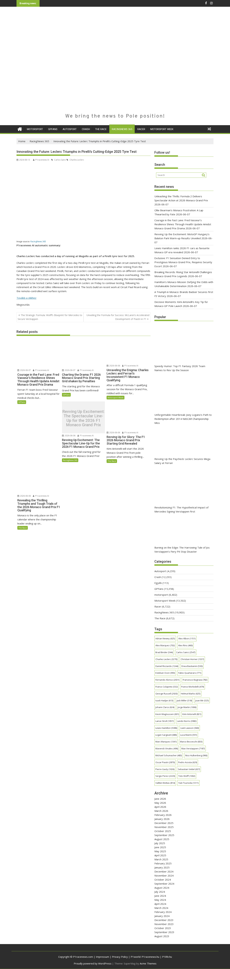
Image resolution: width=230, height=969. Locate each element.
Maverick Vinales (166, 748)
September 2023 (164, 932)
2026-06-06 (114, 365)
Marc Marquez (166, 741)
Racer (141, 129)
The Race (101, 129)
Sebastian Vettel (189, 769)
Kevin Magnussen (167, 714)
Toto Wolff (186, 775)
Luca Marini (188, 734)
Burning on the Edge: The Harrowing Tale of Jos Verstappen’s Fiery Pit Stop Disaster (182, 549)
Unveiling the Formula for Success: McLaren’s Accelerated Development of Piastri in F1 (118, 317)
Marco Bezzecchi (191, 741)
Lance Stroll (164, 721)
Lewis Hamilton (166, 727)
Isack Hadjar (164, 700)
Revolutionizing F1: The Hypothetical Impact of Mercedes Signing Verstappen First (181, 509)
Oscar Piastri (165, 762)
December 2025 (163, 823)
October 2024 (162, 879)
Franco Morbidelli (192, 686)
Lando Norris (186, 721)
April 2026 (160, 806)
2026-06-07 (25, 370)
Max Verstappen (193, 748)
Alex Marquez (165, 645)
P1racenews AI (42, 159)
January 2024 (162, 916)
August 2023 (161, 936)
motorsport (35, 129)
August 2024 (161, 887)
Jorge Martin (187, 707)
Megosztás (23, 304)
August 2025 (161, 839)
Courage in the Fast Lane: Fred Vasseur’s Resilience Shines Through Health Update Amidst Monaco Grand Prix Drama (182, 224)
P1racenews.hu (150, 956)
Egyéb (158, 583)
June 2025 (160, 847)
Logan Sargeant (166, 734)
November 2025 (164, 827)
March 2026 (161, 810)
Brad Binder (164, 652)
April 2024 (160, 903)
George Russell (166, 693)
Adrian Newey (165, 638)
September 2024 (164, 883)
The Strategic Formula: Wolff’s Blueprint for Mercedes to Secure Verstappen (50, 317)
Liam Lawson (189, 727)
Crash (86, 129)
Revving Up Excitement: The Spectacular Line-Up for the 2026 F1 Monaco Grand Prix (83, 418)
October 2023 (162, 928)
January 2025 (162, 867)
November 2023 (164, 924)
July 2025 (159, 843)
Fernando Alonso (167, 679)
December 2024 (163, 871)
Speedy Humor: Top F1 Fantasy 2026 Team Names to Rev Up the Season (179, 368)
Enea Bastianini (192, 666)
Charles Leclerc (76, 159)
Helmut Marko (190, 693)
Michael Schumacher (168, 755)
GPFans (52, 129)
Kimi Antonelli (191, 714)
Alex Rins (185, 645)
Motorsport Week (161, 129)
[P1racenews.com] (19, 128)
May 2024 (160, 899)
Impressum (102, 956)
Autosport (70, 129)
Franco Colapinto (166, 686)
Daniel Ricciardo (166, 666)
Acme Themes (148, 963)
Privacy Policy (120, 956)
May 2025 (160, 851)
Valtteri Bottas (165, 782)
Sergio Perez (165, 775)
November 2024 (164, 875)
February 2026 (163, 815)
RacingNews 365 (122, 129)
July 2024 (159, 891)
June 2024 (160, 895)
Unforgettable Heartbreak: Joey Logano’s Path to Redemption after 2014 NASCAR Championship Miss (183, 419)
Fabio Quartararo (189, 672)
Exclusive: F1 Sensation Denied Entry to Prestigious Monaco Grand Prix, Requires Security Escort (183, 262)
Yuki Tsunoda (188, 782)
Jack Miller (184, 700)
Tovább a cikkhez (26, 298)
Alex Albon (186, 638)
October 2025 (162, 831)
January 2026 (162, 819)
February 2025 (163, 863)
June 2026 (160, 798)
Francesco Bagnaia (195, 679)
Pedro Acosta (187, 762)
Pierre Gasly (164, 769)
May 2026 (160, 802)
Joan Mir (202, 700)
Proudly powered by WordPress (92, 963)
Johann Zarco (164, 707)
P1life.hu (167, 956)
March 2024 (161, 908)
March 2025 (161, 859)
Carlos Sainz (60, 159)
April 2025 (160, 855)
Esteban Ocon (165, 672)
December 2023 (163, 920)
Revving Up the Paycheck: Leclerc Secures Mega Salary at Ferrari (182, 461)
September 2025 (164, 835)
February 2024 (163, 912)
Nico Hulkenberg (196, 755)
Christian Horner (192, 659)
